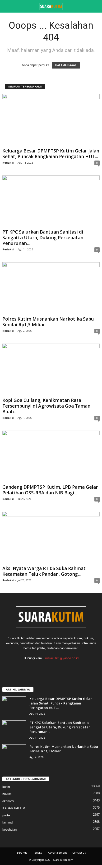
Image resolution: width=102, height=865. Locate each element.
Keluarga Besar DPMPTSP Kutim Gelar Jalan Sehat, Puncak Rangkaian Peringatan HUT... (50, 154)
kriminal (7, 822)
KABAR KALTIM (13, 808)
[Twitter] (55, 667)
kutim (6, 787)
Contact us (79, 852)
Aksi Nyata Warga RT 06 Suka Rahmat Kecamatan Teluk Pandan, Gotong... (44, 571)
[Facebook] (46, 667)
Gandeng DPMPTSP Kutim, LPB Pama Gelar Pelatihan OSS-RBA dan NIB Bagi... (50, 490)
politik (6, 815)
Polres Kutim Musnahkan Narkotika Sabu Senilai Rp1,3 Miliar (48, 322)
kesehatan (9, 829)
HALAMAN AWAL (66, 65)
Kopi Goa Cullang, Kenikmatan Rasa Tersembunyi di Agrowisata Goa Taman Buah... (46, 406)
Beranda (22, 852)
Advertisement (57, 852)
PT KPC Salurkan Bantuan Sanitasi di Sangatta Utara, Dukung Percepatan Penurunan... (42, 237)
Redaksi (8, 162)
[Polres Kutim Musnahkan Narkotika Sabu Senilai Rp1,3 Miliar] (51, 288)
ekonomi (8, 801)
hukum (7, 794)
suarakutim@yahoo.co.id (61, 658)
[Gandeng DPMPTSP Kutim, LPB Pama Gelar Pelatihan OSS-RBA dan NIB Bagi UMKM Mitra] (51, 457)
